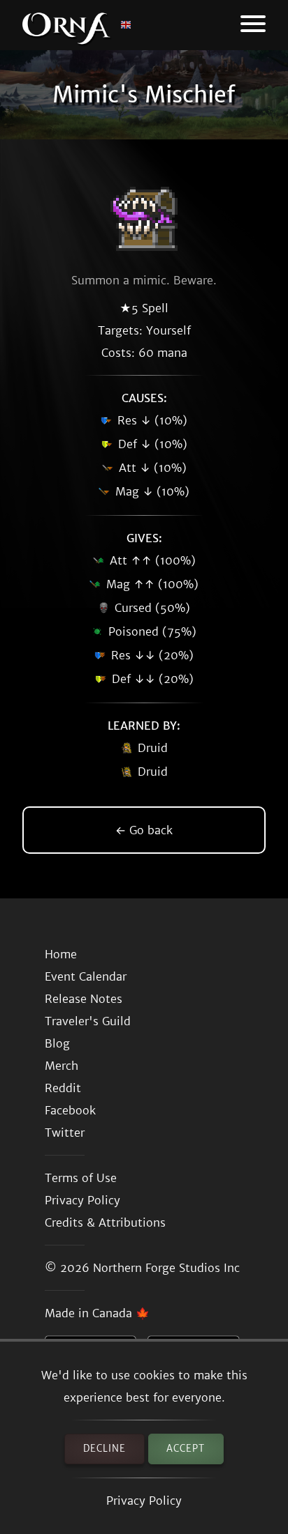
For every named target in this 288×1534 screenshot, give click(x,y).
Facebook (70, 1110)
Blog (57, 1043)
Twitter (65, 1133)
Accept (185, 1449)
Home (61, 954)
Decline (104, 1449)
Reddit (63, 1088)
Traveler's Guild (88, 1021)
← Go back (144, 830)
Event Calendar (86, 976)
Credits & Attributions (105, 1222)
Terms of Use (81, 1178)
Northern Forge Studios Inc (166, 1268)
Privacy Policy (144, 1501)
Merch (61, 1066)
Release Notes (83, 999)
